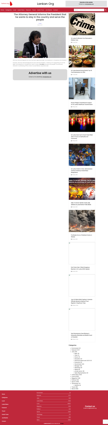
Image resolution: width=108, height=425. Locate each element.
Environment (75, 348)
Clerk (76, 355)
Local (73, 376)
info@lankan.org (89, 4)
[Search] (105, 10)
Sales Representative (80, 373)
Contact (4, 421)
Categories (5, 397)
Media (76, 369)
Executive (77, 362)
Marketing (77, 367)
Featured (74, 350)
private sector (78, 371)
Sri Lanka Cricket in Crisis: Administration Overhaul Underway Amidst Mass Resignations (81, 170)
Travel (73, 387)
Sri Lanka (42, 64)
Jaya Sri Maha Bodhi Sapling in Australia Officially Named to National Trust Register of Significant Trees (81, 301)
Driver (76, 357)
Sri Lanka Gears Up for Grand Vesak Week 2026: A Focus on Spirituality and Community (82, 136)
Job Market (5, 418)
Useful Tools (5, 414)
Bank (76, 353)
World (73, 388)
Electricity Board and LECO (82, 360)
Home (3, 394)
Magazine (74, 378)
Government (78, 364)
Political (74, 380)
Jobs (73, 351)
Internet (77, 385)
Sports (73, 381)
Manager (77, 366)
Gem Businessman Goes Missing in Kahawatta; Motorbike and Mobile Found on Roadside (81, 335)
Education (77, 358)
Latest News (75, 374)
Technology (75, 383)
